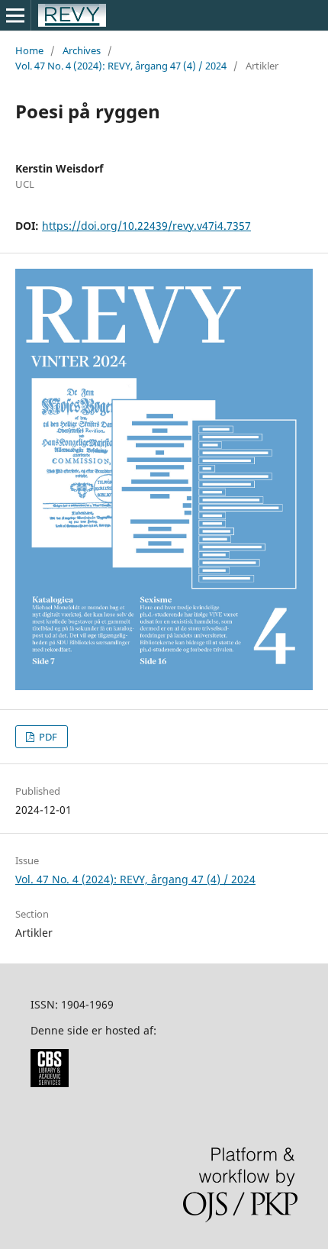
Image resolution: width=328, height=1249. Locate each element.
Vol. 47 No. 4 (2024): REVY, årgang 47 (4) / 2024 (121, 66)
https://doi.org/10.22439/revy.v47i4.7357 (146, 225)
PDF (47, 737)
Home (29, 50)
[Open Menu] (15, 15)
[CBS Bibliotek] (50, 1083)
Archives (82, 50)
